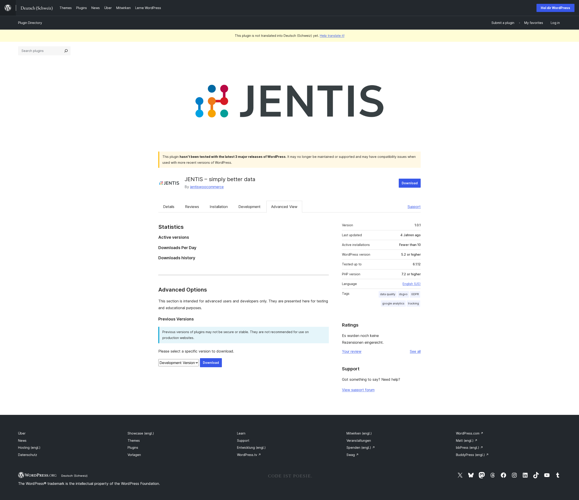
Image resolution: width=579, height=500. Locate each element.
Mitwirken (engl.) (359, 433)
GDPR (415, 294)
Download (410, 183)
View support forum (358, 390)
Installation (219, 206)
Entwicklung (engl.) (251, 447)
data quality (387, 294)
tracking (413, 303)
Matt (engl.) (466, 440)
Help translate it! (332, 35)
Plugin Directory (30, 23)
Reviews (192, 206)
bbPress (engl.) (469, 447)
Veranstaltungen (358, 440)
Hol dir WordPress (555, 8)
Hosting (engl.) (29, 447)
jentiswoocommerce (207, 187)
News (22, 440)
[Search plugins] (66, 50)
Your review (351, 351)
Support (414, 206)
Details (168, 206)
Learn (241, 433)
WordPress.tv (249, 455)
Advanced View (284, 206)
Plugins (133, 447)
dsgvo (403, 294)
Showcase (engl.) (141, 433)
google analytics (393, 303)
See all (415, 351)
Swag (352, 455)
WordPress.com (469, 433)
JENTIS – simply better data (220, 179)
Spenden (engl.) (360, 447)
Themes (134, 440)
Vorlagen (134, 455)
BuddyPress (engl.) (472, 455)
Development (249, 206)
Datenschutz (27, 455)
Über (22, 433)
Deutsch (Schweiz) (74, 475)
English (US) (412, 284)
